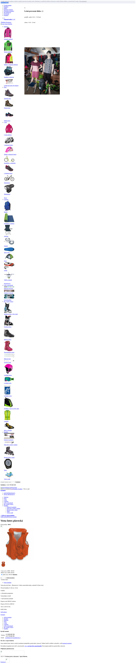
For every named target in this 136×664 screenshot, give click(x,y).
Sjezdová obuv (7, 327)
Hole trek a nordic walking (10, 444)
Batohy (6, 212)
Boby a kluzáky (8, 430)
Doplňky (6, 432)
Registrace (8, 22)
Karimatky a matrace (9, 223)
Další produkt (4, 517)
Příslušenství (7, 194)
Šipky (5, 470)
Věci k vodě (7, 479)
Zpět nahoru (4, 612)
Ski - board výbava (8, 301)
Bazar (5, 198)
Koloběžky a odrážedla (10, 163)
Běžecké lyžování (8, 288)
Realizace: (3, 662)
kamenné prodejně (66, 643)
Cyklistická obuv (8, 173)
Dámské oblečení (8, 39)
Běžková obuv (7, 339)
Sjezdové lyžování (8, 293)
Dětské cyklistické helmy (10, 154)
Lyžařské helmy (8, 375)
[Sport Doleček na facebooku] (9, 487)
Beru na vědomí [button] (5, 2)
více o (33, 646)
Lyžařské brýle (7, 383)
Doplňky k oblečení (9, 77)
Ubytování (6, 14)
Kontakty (6, 15)
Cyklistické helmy (8, 145)
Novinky (6, 618)
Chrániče (6, 421)
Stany (5, 261)
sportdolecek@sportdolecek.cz (12, 637)
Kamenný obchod (8, 9)
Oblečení (6, 26)
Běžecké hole (7, 359)
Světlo (5, 270)
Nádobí (6, 246)
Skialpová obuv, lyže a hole (11, 314)
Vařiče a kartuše (8, 280)
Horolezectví (7, 283)
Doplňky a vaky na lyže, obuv (11, 408)
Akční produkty (8, 617)
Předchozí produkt (12, 517)
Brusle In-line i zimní (9, 457)
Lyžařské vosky (8, 396)
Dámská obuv (7, 98)
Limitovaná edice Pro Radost (11, 85)
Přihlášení (3, 22)
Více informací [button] (83, 1)
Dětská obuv (7, 120)
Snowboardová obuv (9, 352)
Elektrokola (7, 182)
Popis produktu (7, 582)
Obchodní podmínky (9, 11)
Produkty (6, 6)
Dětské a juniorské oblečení (11, 64)
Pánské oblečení (8, 52)
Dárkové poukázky (9, 440)
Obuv (5, 87)
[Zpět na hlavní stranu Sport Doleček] (6, 24)
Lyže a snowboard (8, 285)
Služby (5, 8)
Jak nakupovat (7, 12)
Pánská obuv (7, 108)
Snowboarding (7, 300)
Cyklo (5, 122)
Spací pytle (7, 252)
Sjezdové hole (7, 362)
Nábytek (6, 236)
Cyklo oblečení (8, 135)
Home (11, 489)
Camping (6, 199)
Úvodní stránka (7, 5)
